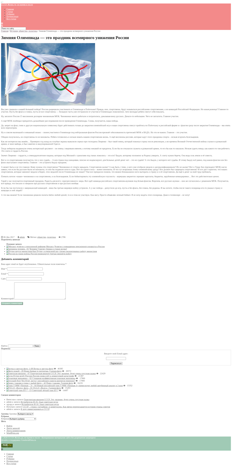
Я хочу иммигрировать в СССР (35, 409)
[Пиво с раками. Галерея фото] (26, 383)
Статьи (9, 11)
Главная (10, 9)
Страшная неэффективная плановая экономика (53, 378)
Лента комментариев (16, 431)
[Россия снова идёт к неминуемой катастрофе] (19, 376)
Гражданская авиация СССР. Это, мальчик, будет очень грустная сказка (63, 373)
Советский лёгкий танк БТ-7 (45, 390)
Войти (9, 426)
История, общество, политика (23, 31)
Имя (4, 269)
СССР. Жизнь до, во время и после (17, 4)
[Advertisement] (81, 217)
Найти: (4, 346)
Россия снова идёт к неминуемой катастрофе (53, 376)
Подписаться (12, 16)
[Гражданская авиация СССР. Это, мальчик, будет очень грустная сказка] (18, 373)
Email (4, 274)
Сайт (3, 279)
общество (41, 237)
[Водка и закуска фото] (20, 369)
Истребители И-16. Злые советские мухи (39, 402)
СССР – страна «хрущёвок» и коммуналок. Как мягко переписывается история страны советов (66, 407)
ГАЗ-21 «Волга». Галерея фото (47, 388)
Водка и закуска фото (43, 369)
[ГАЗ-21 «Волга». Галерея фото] (19, 388)
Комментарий (7, 298)
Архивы (13, 414)
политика (51, 237)
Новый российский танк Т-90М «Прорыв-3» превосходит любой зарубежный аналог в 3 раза (80, 385)
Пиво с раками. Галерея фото (59, 383)
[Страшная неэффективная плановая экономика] (19, 378)
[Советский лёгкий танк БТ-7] (19, 390)
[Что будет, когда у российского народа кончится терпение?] (13, 381)
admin (22, 237)
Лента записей (13, 428)
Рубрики (10, 14)
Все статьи (11, 19)
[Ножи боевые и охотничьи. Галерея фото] (15, 371)
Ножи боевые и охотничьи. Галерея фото (42, 371)
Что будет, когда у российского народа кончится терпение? (48, 381)
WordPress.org (12, 433)
